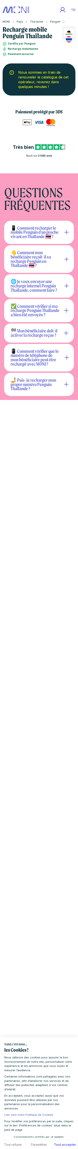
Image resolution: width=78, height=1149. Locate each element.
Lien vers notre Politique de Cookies (28, 1114)
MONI (6, 21)
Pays (20, 21)
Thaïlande (36, 21)
